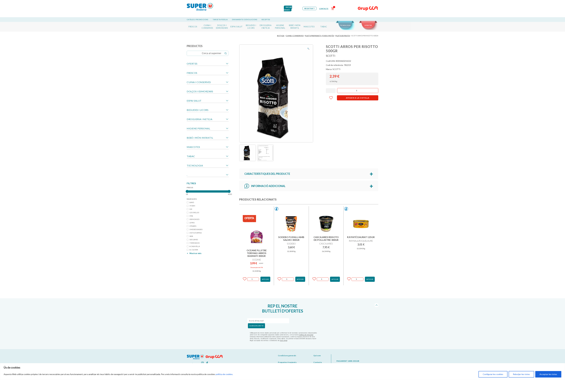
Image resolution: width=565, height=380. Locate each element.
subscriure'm (256, 326)
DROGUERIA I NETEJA (199, 119)
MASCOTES (309, 26)
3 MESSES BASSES (195, 229)
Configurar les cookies (493, 374)
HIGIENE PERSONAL (198, 128)
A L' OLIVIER (193, 250)
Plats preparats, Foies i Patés (319, 36)
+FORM (192, 206)
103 (190, 209)
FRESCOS (192, 26)
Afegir (265, 279)
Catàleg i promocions (197, 19)
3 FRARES (192, 226)
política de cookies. (224, 374)
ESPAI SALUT (236, 26)
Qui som (317, 355)
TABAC (323, 26)
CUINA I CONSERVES (295, 36)
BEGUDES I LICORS (197, 109)
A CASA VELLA (194, 246)
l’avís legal (283, 340)
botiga (280, 36)
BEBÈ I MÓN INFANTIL (200, 137)
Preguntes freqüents (287, 362)
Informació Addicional (268, 186)
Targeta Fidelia (220, 19)
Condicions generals (287, 355)
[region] (282, 371)
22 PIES (192, 223)
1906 (191, 216)
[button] (308, 48)
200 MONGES (194, 219)
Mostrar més (194, 253)
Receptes (266, 19)
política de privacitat (306, 335)
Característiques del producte (267, 173)
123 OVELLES (194, 212)
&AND (191, 202)
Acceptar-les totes (548, 374)
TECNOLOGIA (345, 25)
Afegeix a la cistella (357, 98)
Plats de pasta (342, 36)
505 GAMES (193, 239)
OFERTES (368, 25)
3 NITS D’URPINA (195, 233)
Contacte (323, 8)
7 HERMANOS (194, 243)
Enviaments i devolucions (244, 19)
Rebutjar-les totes (521, 374)
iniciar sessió (288, 8)
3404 (191, 236)
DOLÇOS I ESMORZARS (200, 91)
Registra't (309, 8)
